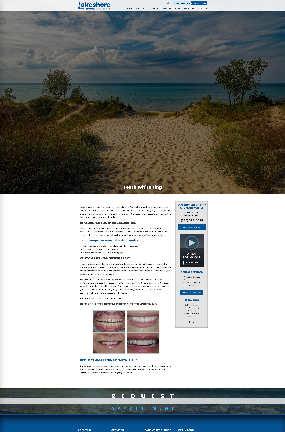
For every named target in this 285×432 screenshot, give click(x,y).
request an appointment (109, 369)
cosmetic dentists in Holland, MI (142, 369)
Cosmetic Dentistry (191, 280)
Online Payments (191, 305)
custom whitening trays (158, 264)
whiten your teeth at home (107, 207)
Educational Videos (191, 313)
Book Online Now (182, 3)
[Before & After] (126, 321)
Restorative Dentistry (191, 282)
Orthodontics (192, 285)
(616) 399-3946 (200, 3)
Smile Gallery (192, 310)
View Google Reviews (192, 227)
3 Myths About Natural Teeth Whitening (107, 298)
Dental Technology (192, 308)
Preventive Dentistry (192, 277)
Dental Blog (191, 316)
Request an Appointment (192, 292)
